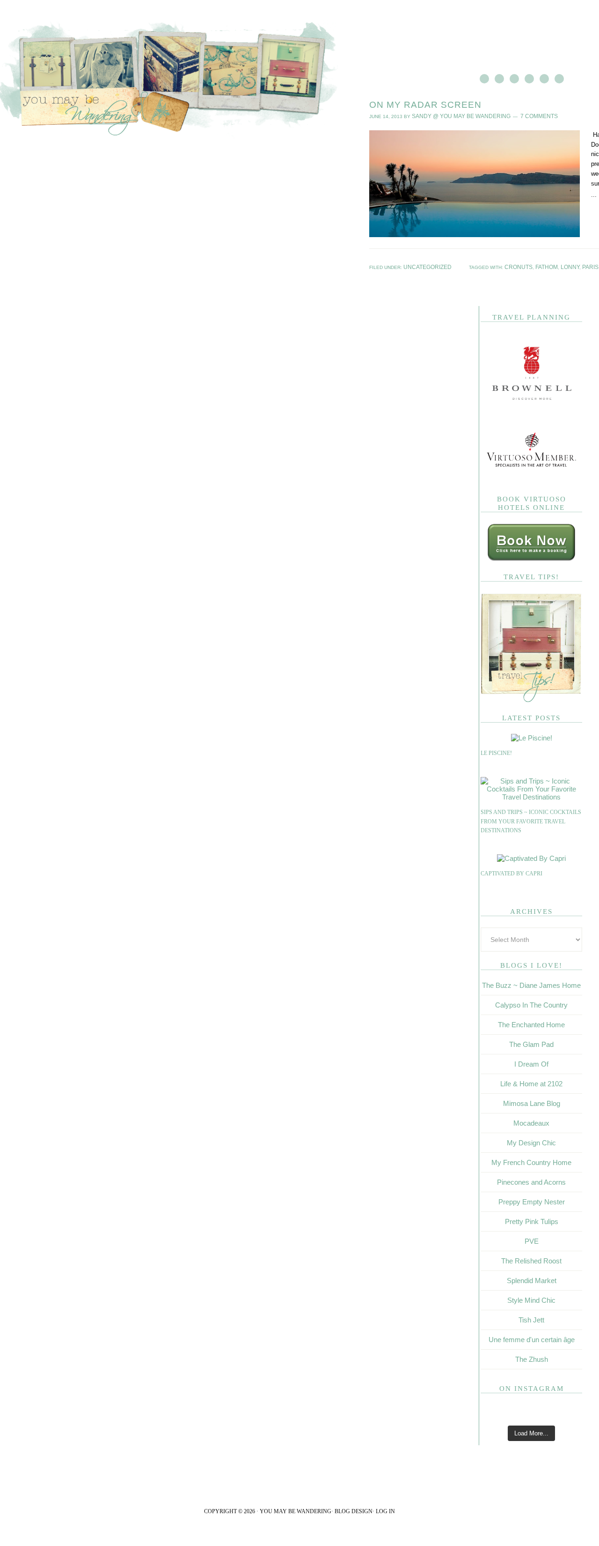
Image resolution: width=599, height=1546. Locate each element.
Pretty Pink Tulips (531, 1220)
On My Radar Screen (425, 105)
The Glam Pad (531, 1042)
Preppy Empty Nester (531, 1200)
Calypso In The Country (531, 1003)
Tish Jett (531, 1318)
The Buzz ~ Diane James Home (531, 983)
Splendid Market (531, 1279)
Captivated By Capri (511, 871)
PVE (532, 1239)
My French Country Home (531, 1161)
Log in (385, 1509)
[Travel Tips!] (531, 698)
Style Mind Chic (531, 1298)
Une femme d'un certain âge (532, 1338)
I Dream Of (531, 1062)
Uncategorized (423, 265)
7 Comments (521, 115)
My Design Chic (531, 1141)
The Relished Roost (531, 1259)
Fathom (571, 265)
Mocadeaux (531, 1121)
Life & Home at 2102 (531, 1082)
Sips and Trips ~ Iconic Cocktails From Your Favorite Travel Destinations (531, 819)
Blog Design (354, 1509)
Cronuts (547, 265)
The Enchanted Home (531, 1023)
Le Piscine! (496, 751)
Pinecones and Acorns (531, 1180)
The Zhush (531, 1357)
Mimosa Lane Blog (531, 1101)
